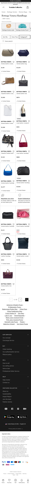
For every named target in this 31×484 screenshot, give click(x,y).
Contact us (6, 382)
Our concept (6, 338)
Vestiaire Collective (10, 388)
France (4, 473)
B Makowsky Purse (14, 307)
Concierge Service (8, 340)
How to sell (6, 363)
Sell (4, 360)
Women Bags (23, 12)
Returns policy (7, 354)
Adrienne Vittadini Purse (15, 305)
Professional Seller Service (11, 371)
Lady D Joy (8, 316)
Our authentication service (11, 352)
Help (4, 377)
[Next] (20, 299)
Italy (17, 475)
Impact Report (7, 397)
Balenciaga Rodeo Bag (9, 309)
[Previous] (10, 299)
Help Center (6, 380)
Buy (4, 346)
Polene (22, 322)
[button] (27, 7)
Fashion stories (7, 402)
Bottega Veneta (12, 12)
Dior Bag (21, 313)
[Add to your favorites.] (14, 62)
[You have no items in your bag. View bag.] (27, 7)
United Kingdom (10, 473)
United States (18, 473)
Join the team (7, 399)
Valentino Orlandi (9, 324)
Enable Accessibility (15, 1)
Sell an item (6, 368)
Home (3, 12)
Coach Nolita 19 (10, 313)
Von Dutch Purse (22, 324)
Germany (25, 473)
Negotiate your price (7, 199)
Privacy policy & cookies (15, 428)
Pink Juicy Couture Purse (14, 320)
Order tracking (7, 349)
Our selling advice (8, 366)
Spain (14, 475)
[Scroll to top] (26, 299)
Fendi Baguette (19, 316)
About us (5, 391)
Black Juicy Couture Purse (14, 318)
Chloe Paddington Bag (14, 311)
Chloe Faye (23, 309)
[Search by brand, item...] (3, 7)
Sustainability (7, 394)
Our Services (7, 334)
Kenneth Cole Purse (11, 322)
